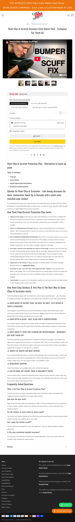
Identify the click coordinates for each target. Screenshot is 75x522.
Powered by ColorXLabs (8, 519)
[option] (37, 58)
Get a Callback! (6, 471)
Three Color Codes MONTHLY (19, 107)
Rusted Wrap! (47, 492)
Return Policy (6, 507)
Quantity (12, 113)
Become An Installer (8, 495)
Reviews (4, 492)
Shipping (4, 498)
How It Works (14, 180)
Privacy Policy (6, 501)
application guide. (29, 265)
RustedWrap (6, 480)
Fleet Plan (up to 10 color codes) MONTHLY (45, 107)
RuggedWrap (6, 483)
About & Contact (7, 468)
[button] (21, 83)
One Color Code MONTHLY (18, 103)
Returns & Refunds (7, 486)
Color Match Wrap (7, 474)
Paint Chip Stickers (8, 477)
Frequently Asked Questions (19, 186)
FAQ (3, 489)
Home (28, 24)
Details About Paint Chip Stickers (21, 183)
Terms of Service (7, 504)
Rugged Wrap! (43, 484)
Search (4, 465)
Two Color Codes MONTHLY (39, 103)
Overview (13, 177)
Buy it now (37, 141)
